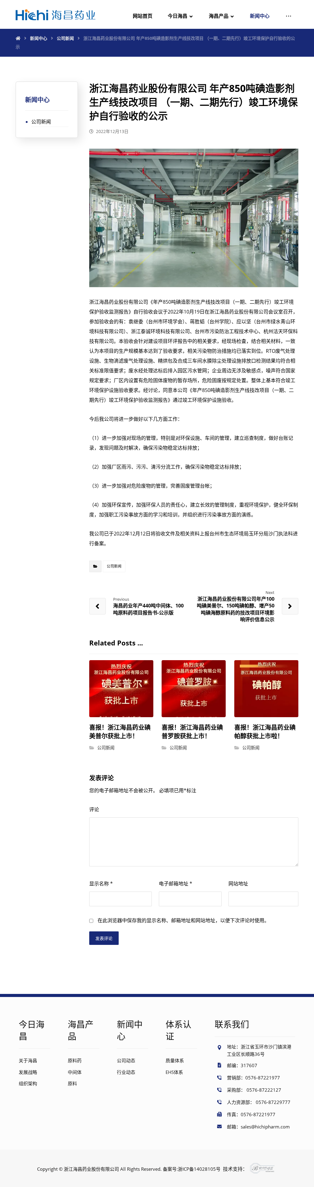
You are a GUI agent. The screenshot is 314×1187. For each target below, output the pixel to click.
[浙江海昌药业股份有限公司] (55, 14)
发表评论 (104, 938)
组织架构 (28, 1083)
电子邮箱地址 (175, 883)
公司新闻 (114, 566)
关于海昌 (28, 1060)
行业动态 (126, 1072)
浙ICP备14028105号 (199, 1169)
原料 (72, 1083)
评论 (94, 809)
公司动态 (126, 1060)
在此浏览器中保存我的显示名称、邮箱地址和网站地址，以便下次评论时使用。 (183, 920)
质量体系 (175, 1060)
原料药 (75, 1060)
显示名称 (101, 883)
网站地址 (238, 883)
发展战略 (28, 1072)
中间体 (75, 1072)
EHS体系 (174, 1072)
